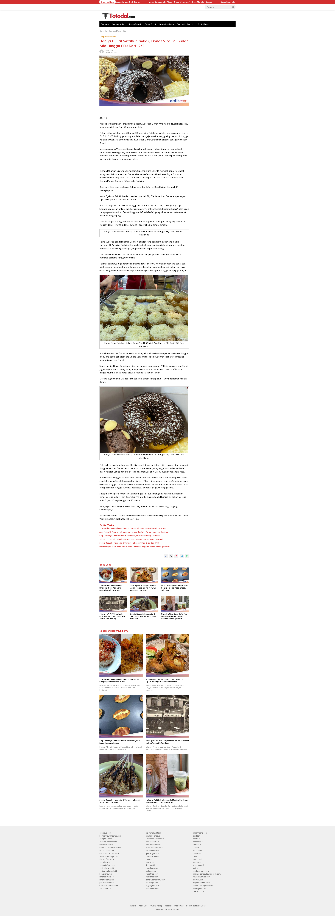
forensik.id (150, 865)
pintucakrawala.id (106, 882)
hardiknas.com (152, 868)
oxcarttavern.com (106, 850)
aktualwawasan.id (153, 850)
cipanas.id (197, 847)
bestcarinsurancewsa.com (110, 836)
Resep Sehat (150, 24)
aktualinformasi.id (106, 859)
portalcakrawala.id (153, 844)
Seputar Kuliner (119, 24)
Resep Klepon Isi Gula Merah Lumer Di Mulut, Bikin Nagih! (198, 2)
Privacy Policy (156, 906)
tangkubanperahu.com (155, 879)
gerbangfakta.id (152, 853)
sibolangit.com (152, 882)
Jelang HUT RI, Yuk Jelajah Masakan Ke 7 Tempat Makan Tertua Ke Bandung (132, 539)
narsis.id (149, 859)
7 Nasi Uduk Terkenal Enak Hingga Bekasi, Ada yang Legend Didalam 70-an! (132, 528)
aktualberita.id (105, 888)
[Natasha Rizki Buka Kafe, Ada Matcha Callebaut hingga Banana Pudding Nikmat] (175, 604)
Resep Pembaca (167, 24)
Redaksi (168, 906)
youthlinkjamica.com (201, 876)
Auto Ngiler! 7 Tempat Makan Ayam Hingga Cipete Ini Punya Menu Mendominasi (133, 532)
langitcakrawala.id (106, 876)
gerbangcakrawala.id (108, 871)
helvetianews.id (105, 874)
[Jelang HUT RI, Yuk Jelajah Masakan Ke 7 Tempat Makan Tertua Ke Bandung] (113, 604)
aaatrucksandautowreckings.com (207, 874)
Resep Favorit (135, 24)
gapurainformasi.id (107, 865)
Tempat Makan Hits (185, 24)
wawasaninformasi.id (155, 838)
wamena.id (197, 859)
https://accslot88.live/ (202, 31)
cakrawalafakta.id (153, 833)
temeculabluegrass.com (203, 885)
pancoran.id (198, 841)
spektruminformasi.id (155, 847)
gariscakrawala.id (106, 868)
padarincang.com (200, 833)
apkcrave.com (105, 833)
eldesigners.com (199, 888)
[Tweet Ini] (171, 556)
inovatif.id (197, 853)
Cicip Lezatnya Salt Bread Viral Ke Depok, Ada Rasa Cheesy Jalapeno (129, 535)
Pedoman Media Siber (195, 906)
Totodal (175, 909)
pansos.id (150, 862)
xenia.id (196, 856)
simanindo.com (152, 888)
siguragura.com (152, 885)
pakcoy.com (151, 871)
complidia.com (105, 838)
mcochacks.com (106, 844)
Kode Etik (143, 906)
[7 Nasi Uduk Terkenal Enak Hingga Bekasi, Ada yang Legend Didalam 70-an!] (113, 575)
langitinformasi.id (106, 879)
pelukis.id (196, 838)
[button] (233, 7)
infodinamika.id (152, 856)
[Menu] (101, 7)
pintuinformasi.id (153, 836)
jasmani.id (197, 844)
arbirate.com (198, 879)
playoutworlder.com (201, 882)
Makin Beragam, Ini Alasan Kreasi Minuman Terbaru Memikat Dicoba (132, 2)
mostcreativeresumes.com (110, 847)
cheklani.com (198, 891)
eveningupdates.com (108, 841)
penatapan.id (198, 865)
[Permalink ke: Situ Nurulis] (101, 51)
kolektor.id (197, 836)
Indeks (133, 906)
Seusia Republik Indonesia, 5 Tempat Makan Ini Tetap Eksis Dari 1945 (129, 543)
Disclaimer (178, 906)
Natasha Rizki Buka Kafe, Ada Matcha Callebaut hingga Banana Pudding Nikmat (134, 547)
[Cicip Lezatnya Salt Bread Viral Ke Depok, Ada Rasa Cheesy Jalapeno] (175, 575)
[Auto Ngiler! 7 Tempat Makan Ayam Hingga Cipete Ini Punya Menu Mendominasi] (144, 575)
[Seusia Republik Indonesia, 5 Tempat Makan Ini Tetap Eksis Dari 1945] (144, 604)
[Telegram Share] (182, 556)
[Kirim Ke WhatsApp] (187, 556)
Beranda (105, 24)
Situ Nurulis (109, 51)
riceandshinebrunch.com (109, 853)
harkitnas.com (152, 876)
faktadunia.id (104, 862)
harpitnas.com (152, 874)
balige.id (196, 868)
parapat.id (197, 862)
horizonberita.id (152, 841)
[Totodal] (117, 15)
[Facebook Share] (166, 556)
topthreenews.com (201, 871)
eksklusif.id (197, 850)
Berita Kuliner (203, 24)
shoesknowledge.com (108, 856)
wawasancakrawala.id (108, 885)
